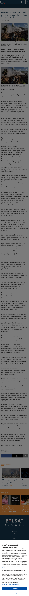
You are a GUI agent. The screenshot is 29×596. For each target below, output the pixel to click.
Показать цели (14, 593)
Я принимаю (14, 588)
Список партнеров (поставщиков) (10, 584)
